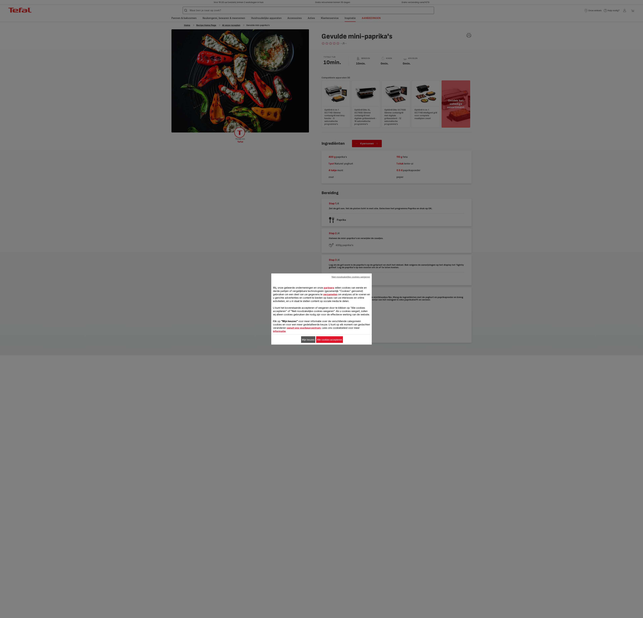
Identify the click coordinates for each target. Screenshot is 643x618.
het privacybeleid (419, 353)
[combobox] (261, 300)
